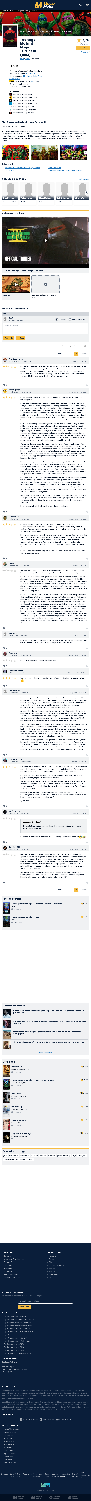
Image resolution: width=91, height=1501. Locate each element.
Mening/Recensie (78, 319)
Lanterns (52, 1256)
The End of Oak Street (12, 1277)
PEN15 (11, 563)
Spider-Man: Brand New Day (14, 1259)
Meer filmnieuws (45, 1052)
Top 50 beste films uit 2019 (14, 1350)
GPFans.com (8, 1438)
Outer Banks (53, 1274)
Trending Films (8, 1252)
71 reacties (84, 52)
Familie (27, 59)
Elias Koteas (28, 76)
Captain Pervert (16, 759)
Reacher (52, 1268)
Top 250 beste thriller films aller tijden (17, 1323)
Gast (11, 318)
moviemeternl (48, 1419)
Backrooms (8, 1268)
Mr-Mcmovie (14, 811)
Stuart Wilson (14, 79)
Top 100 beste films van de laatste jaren (18, 1332)
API (89, 1475)
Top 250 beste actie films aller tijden (17, 1329)
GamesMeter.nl (9, 1450)
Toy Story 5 (8, 1262)
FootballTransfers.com (12, 1429)
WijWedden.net (9, 1454)
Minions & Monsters (11, 1274)
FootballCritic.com (10, 1432)
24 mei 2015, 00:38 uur (79, 565)
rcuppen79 (14, 517)
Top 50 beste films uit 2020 (14, 1344)
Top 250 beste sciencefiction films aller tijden (20, 1320)
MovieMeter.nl (9, 1441)
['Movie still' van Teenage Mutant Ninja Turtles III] (15, 152)
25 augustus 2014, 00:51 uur (78, 392)
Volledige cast (84, 179)
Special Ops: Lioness (56, 1265)
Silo (50, 1262)
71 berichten (8, 314)
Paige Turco (38, 76)
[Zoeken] (80, 4)
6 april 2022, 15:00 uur (80, 813)
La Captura (8, 1271)
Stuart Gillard (31, 74)
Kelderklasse (8, 1457)
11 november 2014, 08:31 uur (77, 519)
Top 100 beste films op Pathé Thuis (17, 1341)
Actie (22, 59)
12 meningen (20, 314)
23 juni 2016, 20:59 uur (80, 635)
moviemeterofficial (30, 1419)
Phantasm (13, 653)
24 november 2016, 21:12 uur (77, 655)
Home (4, 11)
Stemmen (44, 31)
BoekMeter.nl (8, 1447)
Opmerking (63, 319)
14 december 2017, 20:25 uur (77, 673)
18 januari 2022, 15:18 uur (78, 693)
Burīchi (51, 1259)
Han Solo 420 (14, 847)
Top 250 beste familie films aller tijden (18, 1326)
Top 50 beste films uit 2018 (14, 1347)
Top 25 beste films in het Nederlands (17, 1353)
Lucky (51, 1277)
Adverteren (27, 1474)
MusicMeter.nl (9, 1444)
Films (11, 11)
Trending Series (54, 1252)
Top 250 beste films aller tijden (15, 1316)
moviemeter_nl (65, 1419)
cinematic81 (14, 690)
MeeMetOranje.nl (10, 1463)
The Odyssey (8, 1265)
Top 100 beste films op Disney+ (15, 1338)
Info (22, 31)
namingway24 (15, 390)
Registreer (4, 1474)
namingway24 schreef (32, 822)
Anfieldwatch (9, 1460)
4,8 (35, 81)
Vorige (60, 353)
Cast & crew (31, 31)
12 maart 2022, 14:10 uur (79, 762)
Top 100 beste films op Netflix (15, 1335)
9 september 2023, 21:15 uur (78, 849)
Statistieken (67, 31)
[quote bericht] (87, 385)
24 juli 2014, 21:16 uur (80, 361)
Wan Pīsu (52, 1271)
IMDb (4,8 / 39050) (11, 170)
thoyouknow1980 (16, 670)
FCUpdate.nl (8, 1435)
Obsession (7, 1256)
